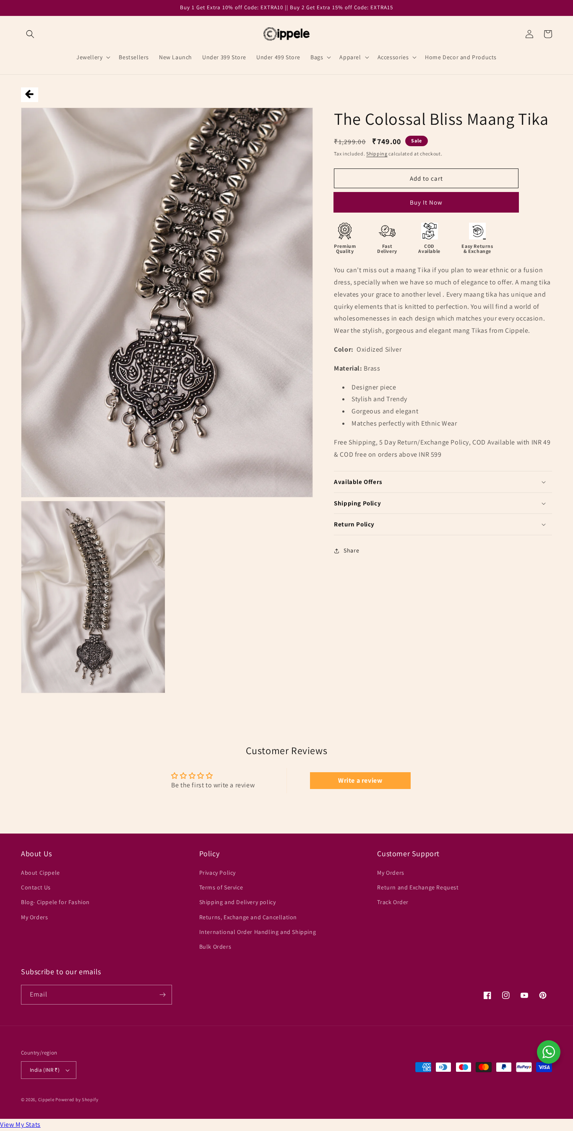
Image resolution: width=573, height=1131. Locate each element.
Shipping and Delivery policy (237, 902)
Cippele (46, 1099)
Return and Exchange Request (417, 887)
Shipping (377, 153)
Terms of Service (221, 887)
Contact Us (36, 887)
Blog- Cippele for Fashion (55, 902)
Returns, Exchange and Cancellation (248, 917)
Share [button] (351, 551)
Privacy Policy (217, 872)
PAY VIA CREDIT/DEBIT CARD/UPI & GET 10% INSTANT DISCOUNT (426, 205)
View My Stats (20, 1124)
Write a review (360, 780)
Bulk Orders (215, 946)
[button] (30, 34)
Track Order (393, 902)
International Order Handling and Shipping (257, 932)
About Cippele (40, 872)
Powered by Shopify (77, 1099)
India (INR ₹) (45, 1069)
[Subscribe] (162, 995)
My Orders (34, 917)
